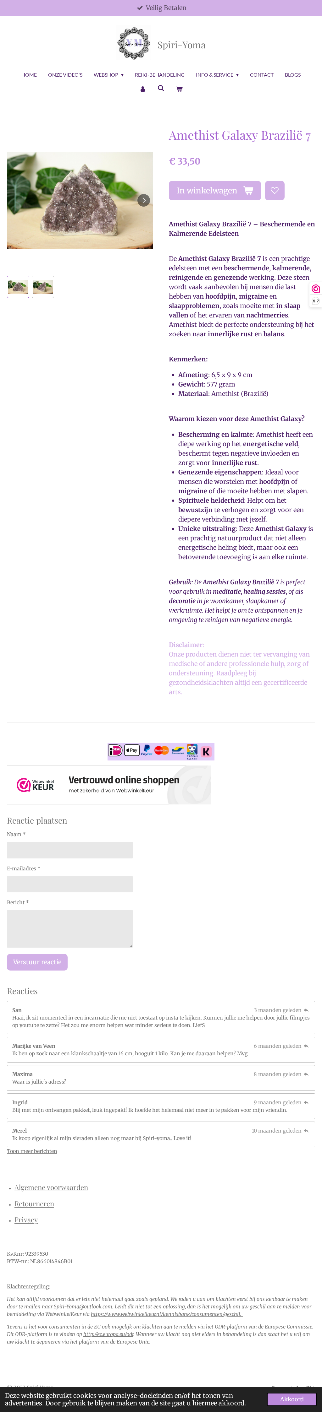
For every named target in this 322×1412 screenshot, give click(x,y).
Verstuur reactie (37, 962)
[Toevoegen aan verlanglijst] (275, 191)
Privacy (26, 1219)
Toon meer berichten (32, 1151)
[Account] (142, 88)
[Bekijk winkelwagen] (179, 88)
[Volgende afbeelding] (143, 200)
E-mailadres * (24, 868)
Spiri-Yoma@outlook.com (83, 1306)
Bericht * (18, 902)
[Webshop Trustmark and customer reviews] (109, 786)
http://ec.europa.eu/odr (108, 1334)
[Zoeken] (161, 87)
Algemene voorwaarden (51, 1187)
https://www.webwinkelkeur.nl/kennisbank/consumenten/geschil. (167, 1314)
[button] (18, 287)
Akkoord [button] (292, 1399)
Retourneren (34, 1203)
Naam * (16, 834)
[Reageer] (306, 1010)
